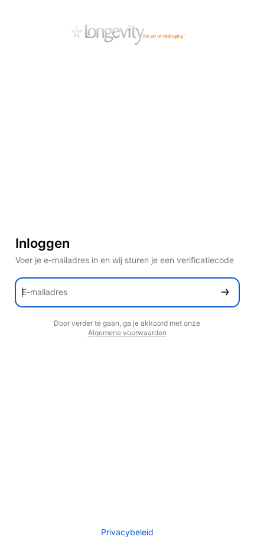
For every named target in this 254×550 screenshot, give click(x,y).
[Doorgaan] (225, 292)
